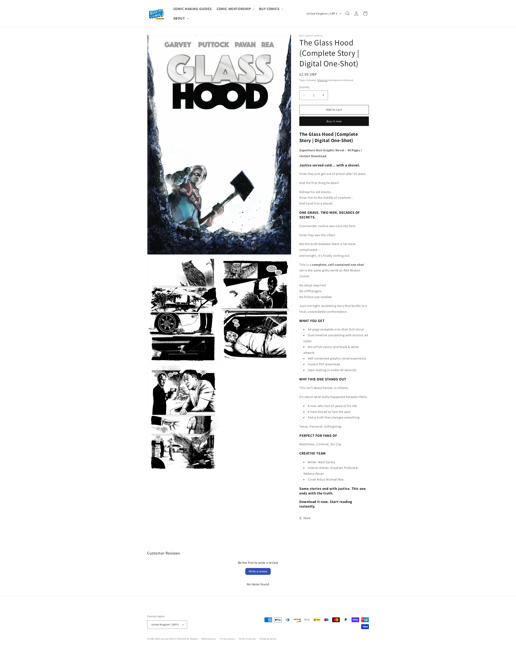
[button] (235, 9)
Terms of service (247, 638)
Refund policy (209, 638)
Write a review (258, 571)
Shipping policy (268, 638)
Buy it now (334, 121)
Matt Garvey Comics (166, 638)
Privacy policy (227, 638)
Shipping (322, 80)
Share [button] (307, 518)
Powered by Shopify (187, 638)
